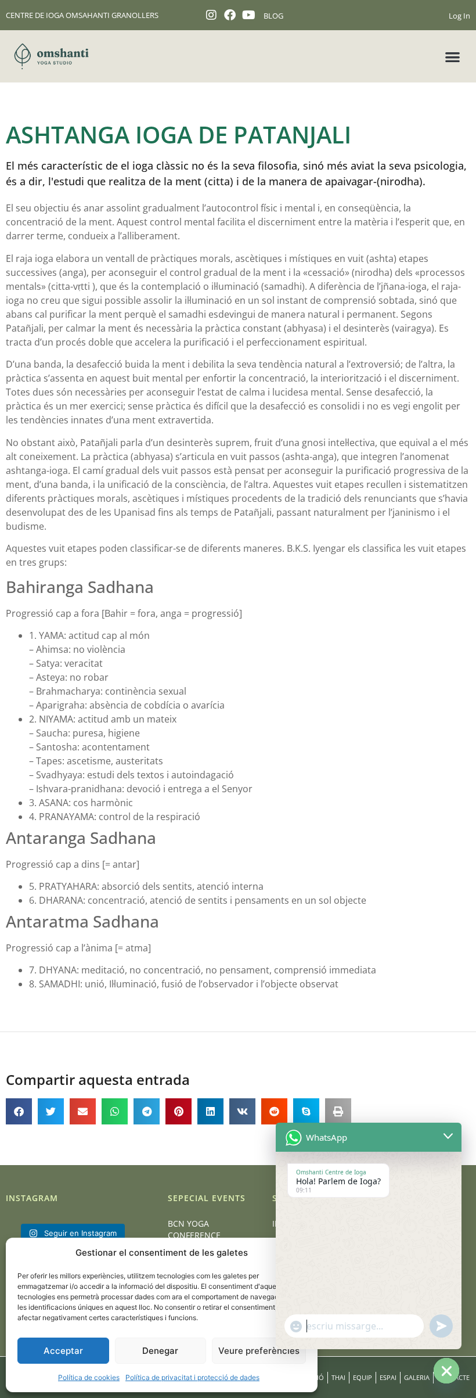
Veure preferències (259, 1350)
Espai (388, 1377)
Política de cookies (89, 1377)
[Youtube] (248, 15)
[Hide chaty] (446, 1370)
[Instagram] (211, 15)
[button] (453, 57)
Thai (338, 1377)
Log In (459, 15)
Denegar (160, 1350)
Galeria (417, 1377)
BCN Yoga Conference (194, 1229)
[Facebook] (230, 15)
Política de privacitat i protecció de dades (192, 1377)
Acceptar (63, 1350)
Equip (362, 1377)
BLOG (273, 15)
